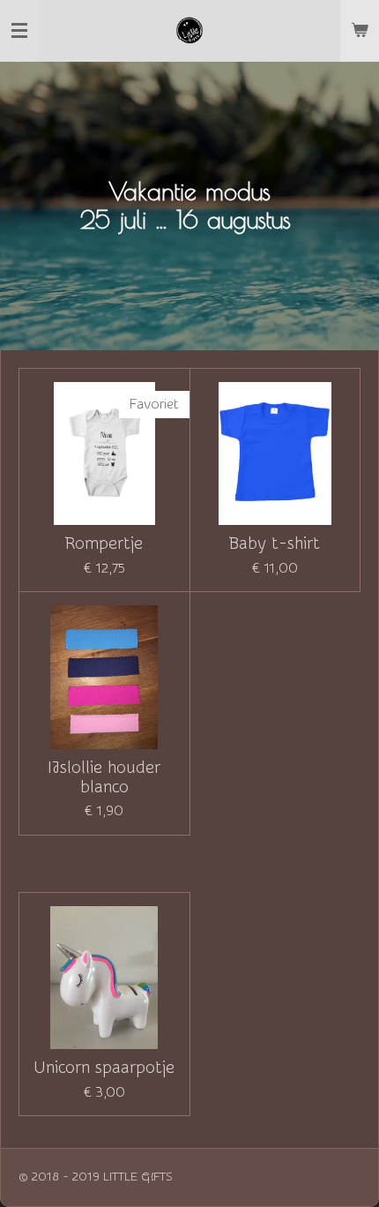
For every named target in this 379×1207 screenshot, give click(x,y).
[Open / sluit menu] (19, 31)
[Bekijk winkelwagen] (359, 31)
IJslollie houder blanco (104, 777)
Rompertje (104, 543)
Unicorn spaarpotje (104, 1067)
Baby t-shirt (274, 543)
